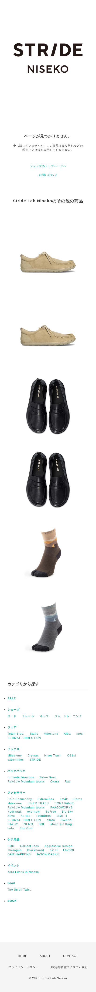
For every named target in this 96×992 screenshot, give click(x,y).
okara (51, 820)
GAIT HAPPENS (19, 854)
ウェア (12, 727)
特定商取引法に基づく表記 (69, 967)
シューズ (13, 709)
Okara (54, 781)
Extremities (46, 799)
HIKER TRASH (38, 803)
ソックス (13, 749)
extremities (15, 759)
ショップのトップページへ (48, 166)
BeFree (50, 811)
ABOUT (45, 956)
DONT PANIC (64, 803)
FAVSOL (69, 850)
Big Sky (67, 811)
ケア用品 (13, 839)
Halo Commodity (19, 799)
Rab (68, 781)
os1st (54, 850)
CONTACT (70, 956)
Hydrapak (14, 811)
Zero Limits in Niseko (23, 872)
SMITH (62, 816)
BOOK (12, 900)
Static (34, 733)
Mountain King (61, 824)
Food (11, 883)
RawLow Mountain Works (26, 781)
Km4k (64, 799)
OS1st (71, 755)
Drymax (33, 755)
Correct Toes (29, 846)
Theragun (14, 850)
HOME (22, 956)
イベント (13, 865)
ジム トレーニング (68, 716)
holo (10, 828)
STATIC (12, 824)
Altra (67, 733)
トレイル (28, 716)
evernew (33, 811)
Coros (77, 799)
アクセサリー (16, 792)
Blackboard (35, 850)
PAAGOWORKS (61, 807)
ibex (79, 733)
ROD (10, 846)
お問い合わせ (48, 175)
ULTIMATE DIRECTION (24, 738)
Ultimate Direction (20, 777)
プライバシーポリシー (23, 967)
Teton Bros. (15, 733)
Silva (11, 816)
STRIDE (35, 759)
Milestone (51, 733)
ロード (12, 716)
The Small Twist (19, 889)
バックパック (16, 770)
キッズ (44, 716)
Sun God (26, 828)
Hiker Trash (53, 755)
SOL (42, 824)
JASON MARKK (47, 854)
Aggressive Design (58, 846)
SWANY (66, 820)
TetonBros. (44, 816)
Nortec (25, 816)
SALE (11, 698)
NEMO (28, 824)
